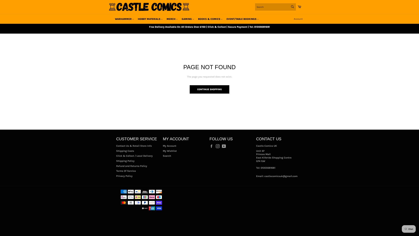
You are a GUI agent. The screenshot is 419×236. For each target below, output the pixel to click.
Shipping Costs (125, 150)
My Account (169, 145)
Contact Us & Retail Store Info (134, 145)
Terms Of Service (126, 170)
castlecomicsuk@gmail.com (281, 176)
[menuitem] (124, 19)
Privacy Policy (124, 176)
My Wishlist (170, 150)
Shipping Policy (125, 160)
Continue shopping (209, 89)
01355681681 (268, 167)
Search (167, 155)
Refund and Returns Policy (131, 166)
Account (298, 19)
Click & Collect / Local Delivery (134, 155)
